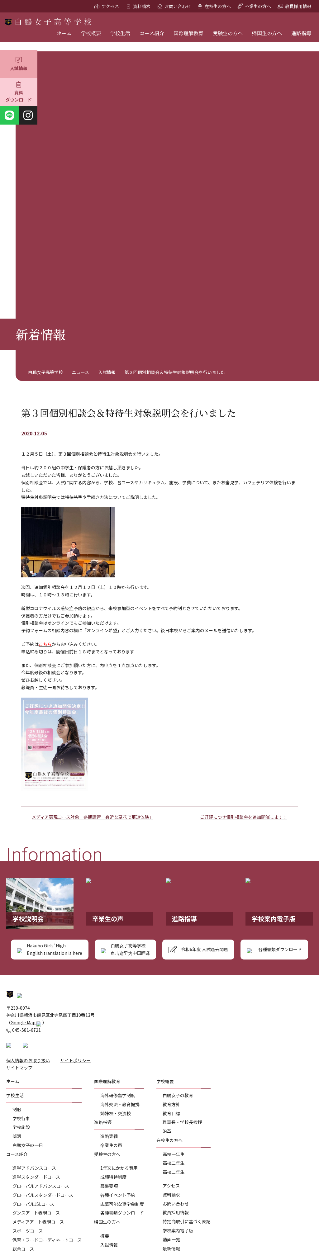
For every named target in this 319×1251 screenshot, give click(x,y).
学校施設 (21, 1127)
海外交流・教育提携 (120, 1104)
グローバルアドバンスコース (40, 1186)
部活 (16, 1136)
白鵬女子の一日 (27, 1145)
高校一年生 (173, 1154)
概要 (104, 1236)
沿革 (167, 1131)
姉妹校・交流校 (115, 1113)
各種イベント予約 (117, 1195)
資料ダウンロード (19, 96)
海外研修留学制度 (117, 1095)
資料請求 (141, 6)
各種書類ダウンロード (122, 1213)
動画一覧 (171, 1239)
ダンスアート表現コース (36, 1213)
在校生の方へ (218, 6)
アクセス (110, 6)
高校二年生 (173, 1163)
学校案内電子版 (178, 1230)
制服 (16, 1109)
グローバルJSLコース (33, 1204)
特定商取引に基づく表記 (187, 1221)
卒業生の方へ (258, 6)
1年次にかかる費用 (119, 1168)
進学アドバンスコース (34, 1168)
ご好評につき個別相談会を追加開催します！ (243, 817)
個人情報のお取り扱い (28, 1060)
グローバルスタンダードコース (42, 1195)
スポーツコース (27, 1231)
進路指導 (301, 33)
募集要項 (109, 1186)
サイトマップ (19, 1067)
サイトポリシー (75, 1060)
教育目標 (171, 1113)
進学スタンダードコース (36, 1177)
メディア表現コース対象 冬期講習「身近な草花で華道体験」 (92, 817)
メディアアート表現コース (38, 1222)
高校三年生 (173, 1172)
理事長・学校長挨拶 (182, 1122)
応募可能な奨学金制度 (122, 1204)
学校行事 (21, 1118)
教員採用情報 (298, 6)
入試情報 (18, 68)
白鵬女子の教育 (178, 1095)
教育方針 (171, 1104)
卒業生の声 (111, 1145)
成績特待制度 (113, 1177)
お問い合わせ (177, 6)
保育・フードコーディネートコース (47, 1240)
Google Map (23, 1022)
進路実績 (109, 1136)
